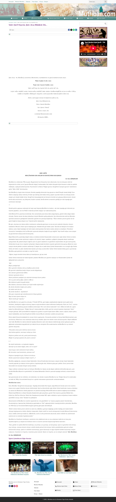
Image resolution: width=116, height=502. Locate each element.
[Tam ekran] (105, 54)
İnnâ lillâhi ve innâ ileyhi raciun (66, 473)
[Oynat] (82, 54)
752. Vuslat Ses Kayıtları (19, 455)
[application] (93, 48)
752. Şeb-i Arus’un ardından (43, 455)
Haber (15, 22)
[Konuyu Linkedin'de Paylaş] (76, 30)
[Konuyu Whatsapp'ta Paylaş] (74, 30)
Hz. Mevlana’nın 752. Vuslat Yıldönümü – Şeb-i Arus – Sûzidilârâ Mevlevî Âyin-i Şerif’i (66, 456)
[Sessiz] (102, 54)
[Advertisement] (93, 80)
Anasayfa (11, 22)
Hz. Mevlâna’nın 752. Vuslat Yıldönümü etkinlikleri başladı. (20, 473)
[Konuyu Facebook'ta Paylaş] (69, 30)
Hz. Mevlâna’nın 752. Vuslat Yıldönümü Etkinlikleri (43, 473)
